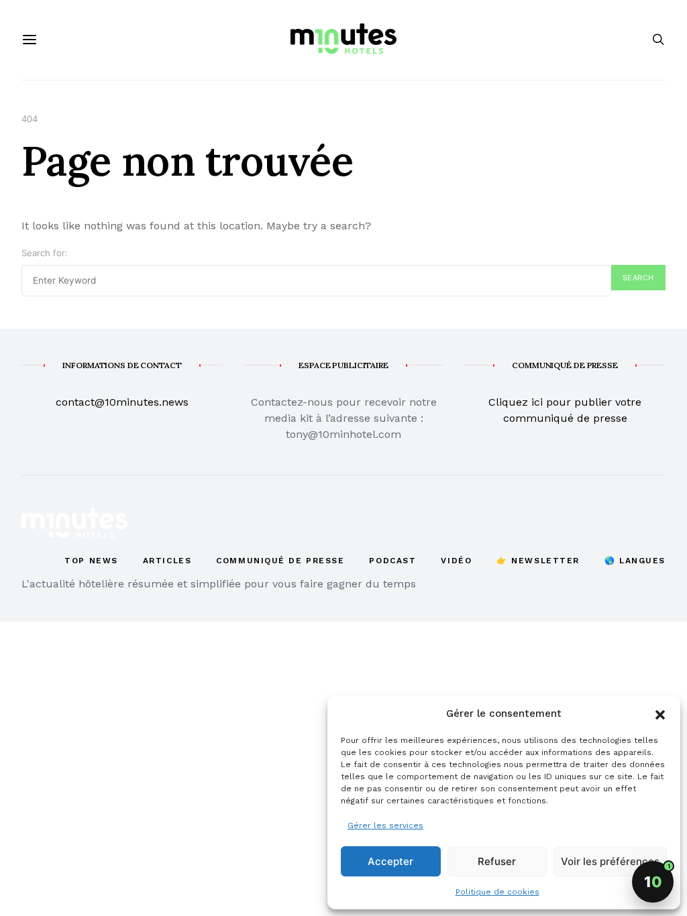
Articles (167, 560)
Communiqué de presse (280, 560)
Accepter (390, 861)
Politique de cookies (497, 892)
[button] (660, 713)
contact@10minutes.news (122, 402)
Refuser (497, 861)
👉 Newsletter (538, 560)
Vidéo (456, 560)
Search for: (44, 252)
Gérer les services (385, 825)
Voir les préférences (610, 861)
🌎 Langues (635, 560)
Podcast (392, 560)
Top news (90, 560)
